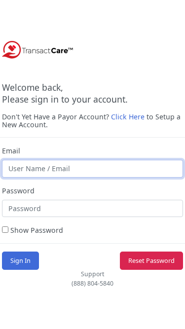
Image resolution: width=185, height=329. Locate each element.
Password (18, 190)
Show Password (35, 230)
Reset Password (151, 260)
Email (11, 150)
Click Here (128, 116)
